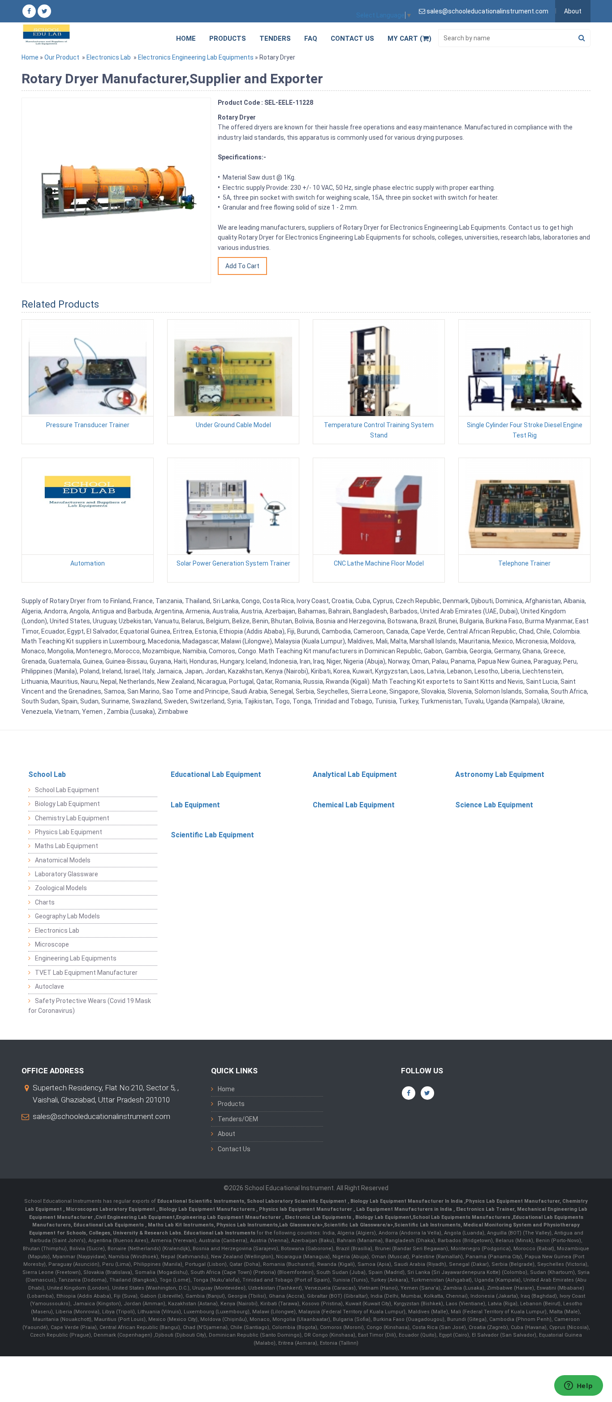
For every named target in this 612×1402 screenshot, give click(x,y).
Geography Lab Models (67, 916)
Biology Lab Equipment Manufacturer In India (407, 1201)
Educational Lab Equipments (109, 1225)
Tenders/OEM (238, 1119)
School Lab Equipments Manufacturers (461, 1217)
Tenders (275, 38)
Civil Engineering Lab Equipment (135, 1217)
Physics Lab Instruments (247, 1225)
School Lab (47, 774)
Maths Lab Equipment (66, 845)
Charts (45, 902)
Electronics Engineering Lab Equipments (196, 57)
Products (227, 38)
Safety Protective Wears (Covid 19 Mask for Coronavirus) (89, 1005)
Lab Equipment (195, 805)
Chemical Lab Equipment (354, 805)
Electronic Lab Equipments (318, 1217)
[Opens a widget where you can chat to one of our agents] (578, 1386)
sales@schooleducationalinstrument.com (101, 1116)
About (573, 11)
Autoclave (49, 986)
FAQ (310, 38)
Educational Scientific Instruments (200, 1201)
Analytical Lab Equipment (355, 774)
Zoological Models (61, 888)
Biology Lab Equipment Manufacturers (207, 1209)
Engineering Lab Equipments (75, 958)
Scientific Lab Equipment (212, 835)
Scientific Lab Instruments (427, 1225)
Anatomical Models (63, 860)
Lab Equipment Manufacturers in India (404, 1209)
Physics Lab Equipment (68, 832)
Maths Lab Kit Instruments (181, 1225)
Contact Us (352, 38)
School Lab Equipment (67, 789)
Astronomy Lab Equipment (499, 774)
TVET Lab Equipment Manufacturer (86, 972)
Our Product (61, 57)
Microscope (52, 944)
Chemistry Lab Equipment (72, 818)
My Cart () (409, 38)
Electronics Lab (108, 57)
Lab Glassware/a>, (301, 1225)
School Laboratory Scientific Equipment (297, 1201)
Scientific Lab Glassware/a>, (359, 1225)
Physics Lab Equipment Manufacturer (512, 1201)
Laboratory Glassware (66, 874)
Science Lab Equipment (494, 805)
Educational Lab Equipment (216, 774)
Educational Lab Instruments (219, 1233)
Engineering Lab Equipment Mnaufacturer (229, 1217)
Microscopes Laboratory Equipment (111, 1209)
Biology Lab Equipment (67, 803)
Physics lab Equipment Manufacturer (306, 1209)
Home (186, 38)
